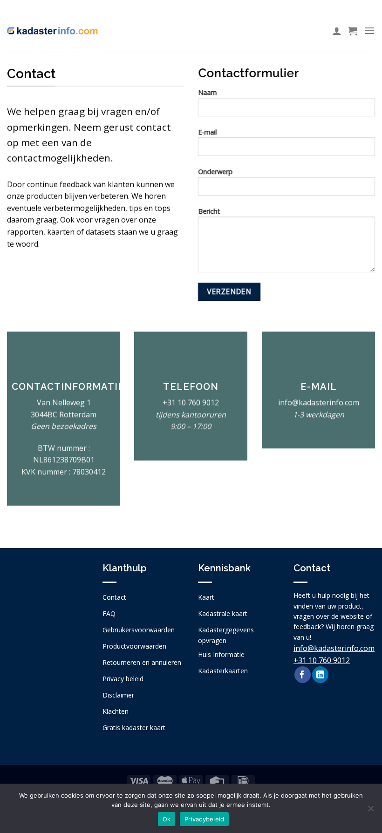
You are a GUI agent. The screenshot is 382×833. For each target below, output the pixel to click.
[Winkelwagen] (352, 30)
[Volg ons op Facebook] (302, 674)
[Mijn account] (336, 30)
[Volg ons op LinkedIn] (320, 674)
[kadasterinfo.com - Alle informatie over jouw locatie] (52, 30)
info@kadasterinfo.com (334, 648)
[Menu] (369, 30)
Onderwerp (215, 171)
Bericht (209, 211)
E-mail (207, 132)
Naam (207, 92)
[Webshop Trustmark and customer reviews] (48, 621)
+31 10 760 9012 (191, 402)
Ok (167, 819)
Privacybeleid (204, 819)
